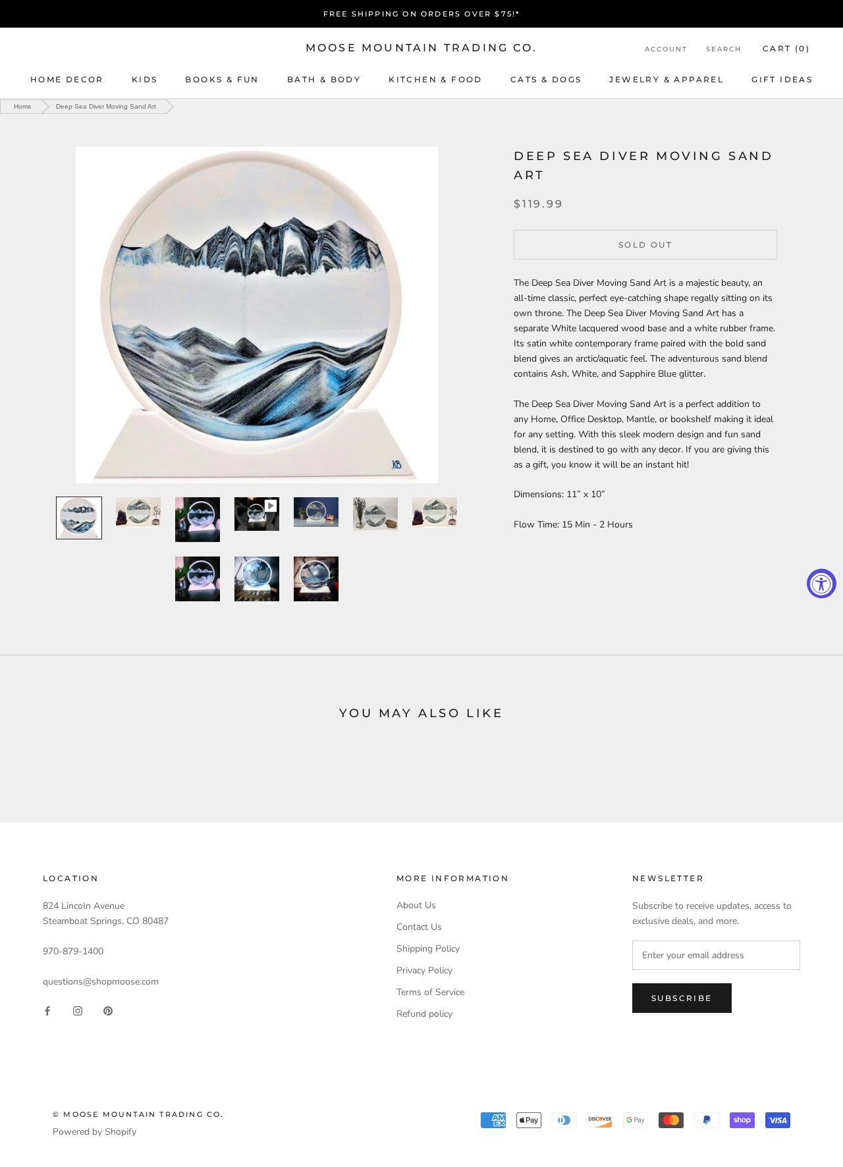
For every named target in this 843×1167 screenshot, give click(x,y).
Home (23, 106)
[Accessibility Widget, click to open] (821, 584)
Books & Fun (222, 79)
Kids (145, 79)
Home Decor (67, 79)
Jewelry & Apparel (666, 79)
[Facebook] (47, 1010)
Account (666, 49)
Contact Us (419, 927)
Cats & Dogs (546, 79)
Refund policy (424, 1014)
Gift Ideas (782, 79)
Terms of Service (430, 992)
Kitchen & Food (436, 79)
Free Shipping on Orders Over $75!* (421, 13)
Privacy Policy (424, 970)
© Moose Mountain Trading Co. (139, 1114)
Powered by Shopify (94, 1132)
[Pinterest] (108, 1010)
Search (724, 49)
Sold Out (645, 244)
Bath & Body (324, 79)
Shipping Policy (428, 948)
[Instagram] (77, 1010)
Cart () (786, 48)
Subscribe (682, 998)
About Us (416, 905)
